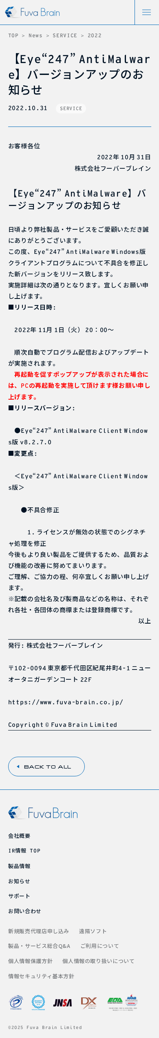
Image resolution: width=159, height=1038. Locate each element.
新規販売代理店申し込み (38, 931)
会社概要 (19, 835)
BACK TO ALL (48, 766)
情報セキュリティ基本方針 (41, 976)
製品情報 (19, 866)
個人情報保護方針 (30, 961)
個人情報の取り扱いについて (98, 961)
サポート (19, 896)
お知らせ (19, 881)
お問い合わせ (25, 911)
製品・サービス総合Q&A (39, 946)
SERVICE (65, 35)
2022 (95, 35)
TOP (13, 35)
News (36, 35)
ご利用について (99, 946)
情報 (24, 850)
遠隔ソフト (93, 931)
